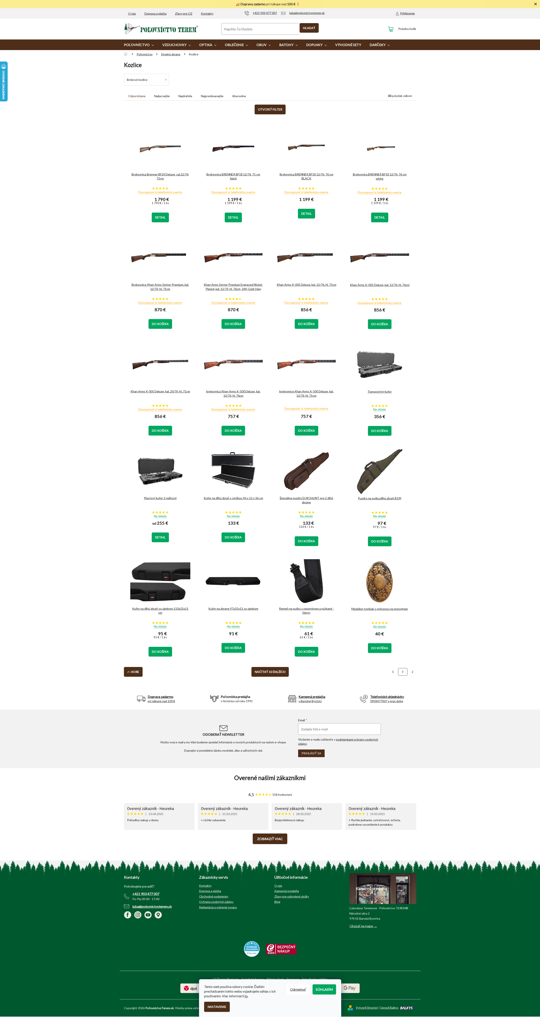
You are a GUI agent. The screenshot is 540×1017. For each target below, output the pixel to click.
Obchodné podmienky (213, 896)
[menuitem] (139, 44)
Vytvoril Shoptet (367, 1007)
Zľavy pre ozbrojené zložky (291, 896)
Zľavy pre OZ (183, 13)
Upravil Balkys (389, 1007)
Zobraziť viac (270, 839)
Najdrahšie (185, 96)
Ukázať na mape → (363, 926)
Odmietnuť (298, 989)
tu (246, 996)
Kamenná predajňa (286, 891)
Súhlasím (324, 989)
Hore (135, 672)
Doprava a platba (155, 13)
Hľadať (309, 28)
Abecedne (239, 96)
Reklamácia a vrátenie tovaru (218, 907)
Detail (160, 217)
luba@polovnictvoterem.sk (152, 906)
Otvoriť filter (270, 109)
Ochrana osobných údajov (216, 902)
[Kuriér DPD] (190, 988)
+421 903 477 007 (145, 894)
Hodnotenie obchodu (270, 778)
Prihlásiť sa (311, 753)
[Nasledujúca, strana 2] (402, 672)
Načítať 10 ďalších (270, 672)
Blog (277, 902)
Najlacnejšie (162, 96)
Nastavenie (217, 1007)
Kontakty (207, 13)
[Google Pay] (350, 988)
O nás (132, 13)
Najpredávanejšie (212, 96)
